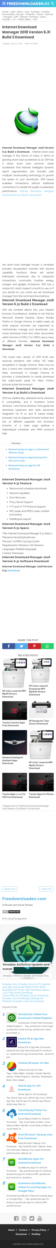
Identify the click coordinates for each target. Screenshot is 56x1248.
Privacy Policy (39, 1230)
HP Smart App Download (28, 989)
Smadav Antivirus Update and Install (26, 966)
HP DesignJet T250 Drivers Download (39, 722)
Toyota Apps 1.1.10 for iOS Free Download (14, 795)
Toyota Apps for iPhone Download (41, 795)
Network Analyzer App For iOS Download (24, 467)
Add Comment (31, 43)
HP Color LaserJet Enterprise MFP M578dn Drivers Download (38, 690)
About (11, 1230)
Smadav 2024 (10, 984)
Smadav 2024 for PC (29, 984)
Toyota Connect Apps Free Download (13, 724)
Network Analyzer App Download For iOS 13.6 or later (28, 459)
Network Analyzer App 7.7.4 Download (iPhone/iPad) (29, 451)
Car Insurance (36, 1001)
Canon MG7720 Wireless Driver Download (25, 995)
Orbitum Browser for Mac (33, 1063)
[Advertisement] (28, 76)
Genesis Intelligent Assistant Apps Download (12, 760)
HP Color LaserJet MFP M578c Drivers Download (41, 765)
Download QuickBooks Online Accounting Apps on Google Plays (34, 1187)
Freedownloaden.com (30, 3)
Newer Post (9, 889)
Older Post (46, 889)
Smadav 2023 (10, 998)
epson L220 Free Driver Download (25, 991)
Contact (23, 1230)
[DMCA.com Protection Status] (11, 912)
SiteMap (36, 1234)
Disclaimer (21, 1234)
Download (13, 570)
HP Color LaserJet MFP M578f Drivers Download (14, 694)
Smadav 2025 (21, 1001)
